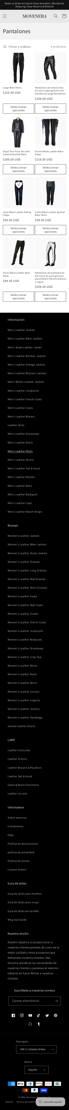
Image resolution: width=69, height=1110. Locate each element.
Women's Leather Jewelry (24, 709)
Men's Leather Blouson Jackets (27, 373)
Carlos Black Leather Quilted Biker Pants (50, 214)
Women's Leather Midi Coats (25, 605)
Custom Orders (17, 869)
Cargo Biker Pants (12, 87)
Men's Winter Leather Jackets (26, 382)
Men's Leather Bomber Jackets (27, 356)
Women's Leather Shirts (22, 665)
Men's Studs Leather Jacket (25, 347)
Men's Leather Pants (20, 451)
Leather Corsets (17, 793)
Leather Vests (16, 425)
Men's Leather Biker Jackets (25, 338)
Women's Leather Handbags (25, 717)
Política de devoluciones (23, 843)
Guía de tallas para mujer (23, 902)
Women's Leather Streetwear (26, 648)
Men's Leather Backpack (22, 494)
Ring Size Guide (17, 919)
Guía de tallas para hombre (25, 893)
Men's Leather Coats (20, 408)
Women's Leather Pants (22, 674)
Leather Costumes (19, 750)
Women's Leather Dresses (24, 562)
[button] (5, 16)
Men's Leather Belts (20, 486)
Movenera (31, 1097)
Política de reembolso (28, 1101)
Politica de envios (19, 861)
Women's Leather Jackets (23, 535)
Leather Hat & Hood (20, 776)
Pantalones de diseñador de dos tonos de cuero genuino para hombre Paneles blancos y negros (50, 277)
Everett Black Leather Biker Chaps (49, 153)
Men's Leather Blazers (21, 416)
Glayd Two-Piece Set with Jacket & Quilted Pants (16, 153)
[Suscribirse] (56, 1000)
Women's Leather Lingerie (24, 700)
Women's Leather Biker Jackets (27, 544)
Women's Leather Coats (22, 596)
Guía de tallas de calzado (23, 911)
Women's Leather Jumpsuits (25, 631)
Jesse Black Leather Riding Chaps (17, 214)
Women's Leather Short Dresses (27, 587)
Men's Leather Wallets (21, 477)
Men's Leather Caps (20, 503)
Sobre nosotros (17, 817)
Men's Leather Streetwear (23, 433)
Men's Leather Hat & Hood (24, 468)
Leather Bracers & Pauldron (25, 767)
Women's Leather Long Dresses (27, 570)
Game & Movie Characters (23, 785)
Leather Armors (17, 759)
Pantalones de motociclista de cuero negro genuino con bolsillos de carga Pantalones (50, 90)
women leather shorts (21, 726)
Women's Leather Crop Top (24, 657)
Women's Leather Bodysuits (25, 639)
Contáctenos (16, 826)
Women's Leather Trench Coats (27, 622)
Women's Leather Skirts (22, 683)
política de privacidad (21, 852)
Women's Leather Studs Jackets (27, 553)
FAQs (11, 835)
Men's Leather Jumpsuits (23, 390)
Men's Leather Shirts (20, 442)
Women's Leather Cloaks (23, 613)
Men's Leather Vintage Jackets (26, 364)
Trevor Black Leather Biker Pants (16, 274)
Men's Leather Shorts (21, 459)
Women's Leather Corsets (23, 691)
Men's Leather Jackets (21, 330)
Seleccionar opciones (19, 108)
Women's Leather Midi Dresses (26, 579)
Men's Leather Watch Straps (25, 511)
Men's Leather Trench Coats (25, 399)
